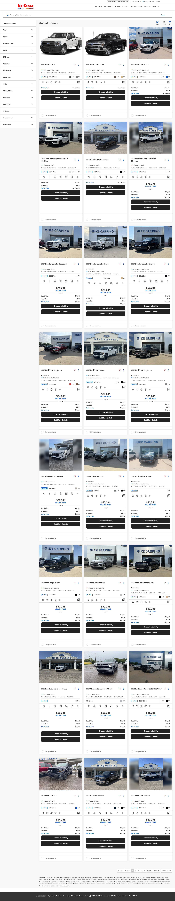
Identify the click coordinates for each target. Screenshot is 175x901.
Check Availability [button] (61, 92)
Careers (147, 7)
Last (156, 871)
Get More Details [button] (61, 97)
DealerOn (62, 896)
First (121, 871)
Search (163, 15)
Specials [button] (125, 7)
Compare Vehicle (50, 115)
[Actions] (78, 65)
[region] (150, 194)
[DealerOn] (41, 896)
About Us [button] (155, 7)
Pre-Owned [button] (108, 7)
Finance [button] (117, 7)
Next (149, 871)
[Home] (96, 6)
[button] (80, 43)
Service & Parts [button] (136, 7)
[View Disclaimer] (60, 82)
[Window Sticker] (78, 82)
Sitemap (68, 896)
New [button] (100, 7)
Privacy (73, 896)
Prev (128, 871)
